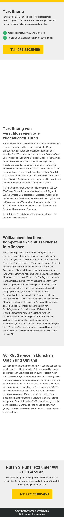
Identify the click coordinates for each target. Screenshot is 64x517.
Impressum (39, 514)
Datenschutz (25, 514)
